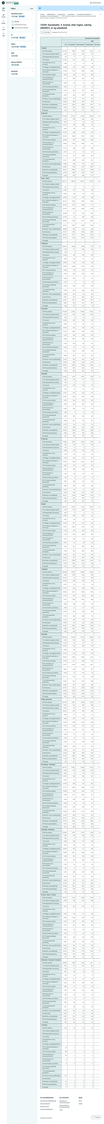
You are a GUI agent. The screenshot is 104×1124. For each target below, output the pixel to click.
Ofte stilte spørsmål (45, 1103)
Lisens (61, 1110)
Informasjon (47, 32)
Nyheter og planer (44, 1106)
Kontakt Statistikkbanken (46, 1109)
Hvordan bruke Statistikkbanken (48, 1101)
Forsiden (42, 14)
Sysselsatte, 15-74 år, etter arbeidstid (49, 16)
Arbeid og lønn (61, 14)
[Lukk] (101, 8)
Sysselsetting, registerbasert (84, 14)
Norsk (80, 1101)
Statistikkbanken (51, 14)
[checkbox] (22, 21)
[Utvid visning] (100, 14)
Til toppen (97, 1117)
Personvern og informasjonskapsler (64, 1101)
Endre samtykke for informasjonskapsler (64, 1106)
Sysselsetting (71, 14)
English (80, 1103)
